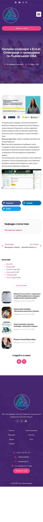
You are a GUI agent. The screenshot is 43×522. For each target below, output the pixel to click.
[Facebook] (16, 2)
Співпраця (10, 275)
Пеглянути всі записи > (13, 230)
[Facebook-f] (17, 421)
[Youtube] (19, 2)
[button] (26, 2)
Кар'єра (9, 267)
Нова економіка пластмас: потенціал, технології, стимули (25, 325)
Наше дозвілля (11, 272)
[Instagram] (23, 2)
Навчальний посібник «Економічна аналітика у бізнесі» (26, 310)
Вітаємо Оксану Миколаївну (25, 339)
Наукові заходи (11, 269)
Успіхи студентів (11, 277)
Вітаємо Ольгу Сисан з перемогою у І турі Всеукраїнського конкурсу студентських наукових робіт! (27, 296)
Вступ (8, 264)
